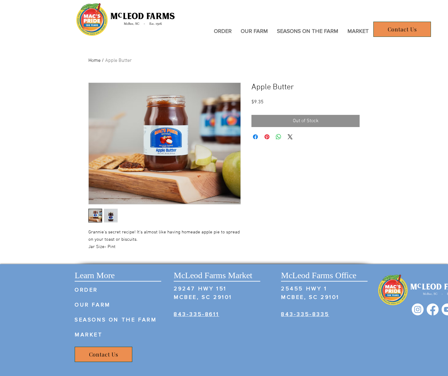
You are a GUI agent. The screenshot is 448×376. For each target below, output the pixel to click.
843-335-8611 (196, 314)
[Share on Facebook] (255, 136)
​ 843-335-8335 (305, 314)
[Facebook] (433, 309)
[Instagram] (418, 309)
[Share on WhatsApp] (278, 136)
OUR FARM (93, 304)
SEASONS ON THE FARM (116, 319)
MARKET (89, 334)
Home (94, 61)
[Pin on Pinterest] (267, 136)
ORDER (86, 289)
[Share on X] (290, 136)
